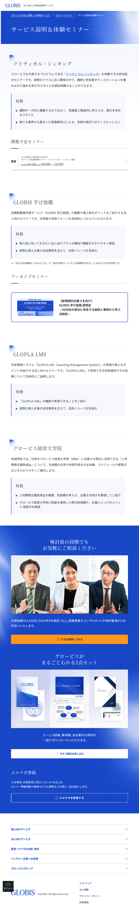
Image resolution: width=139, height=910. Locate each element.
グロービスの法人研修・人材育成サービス (30, 15)
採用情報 (84, 902)
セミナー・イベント (64, 15)
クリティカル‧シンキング (82, 74)
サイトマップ (85, 883)
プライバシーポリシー (90, 896)
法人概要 (84, 889)
